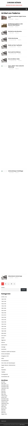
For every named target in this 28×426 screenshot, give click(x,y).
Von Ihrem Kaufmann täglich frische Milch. (17, 17)
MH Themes (22, 424)
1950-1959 (3, 324)
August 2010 (4, 414)
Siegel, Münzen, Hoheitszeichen (8, 365)
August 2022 (4, 405)
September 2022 (5, 403)
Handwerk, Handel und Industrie (8, 351)
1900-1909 (3, 312)
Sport (2, 367)
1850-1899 (3, 310)
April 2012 (3, 412)
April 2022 (3, 406)
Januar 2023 (4, 397)
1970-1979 (3, 328)
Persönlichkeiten (5, 360)
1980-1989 (3, 331)
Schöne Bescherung (13, 38)
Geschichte (3, 349)
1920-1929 (3, 317)
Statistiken (3, 369)
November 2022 (4, 400)
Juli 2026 (3, 382)
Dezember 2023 (4, 385)
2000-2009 (3, 333)
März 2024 (3, 383)
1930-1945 (3, 319)
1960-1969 (3, 326)
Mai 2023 (3, 391)
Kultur (2, 358)
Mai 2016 (3, 409)
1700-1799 (3, 306)
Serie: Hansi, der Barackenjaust (8, 363)
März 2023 (3, 394)
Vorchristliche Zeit (5, 376)
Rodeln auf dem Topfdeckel (15, 45)
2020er (2, 337)
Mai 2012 (3, 411)
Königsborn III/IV (5, 356)
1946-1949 (3, 322)
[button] (26, 9)
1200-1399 (3, 299)
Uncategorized (4, 374)
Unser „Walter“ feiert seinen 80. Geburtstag (16, 66)
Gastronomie (4, 344)
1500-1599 (3, 303)
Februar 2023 (4, 395)
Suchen (3, 287)
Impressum (3, 421)
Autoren (3, 342)
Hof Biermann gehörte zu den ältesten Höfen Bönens (15, 24)
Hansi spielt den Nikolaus (14, 52)
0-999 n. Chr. (4, 296)
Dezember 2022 (4, 398)
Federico (16, 19)
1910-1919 (3, 315)
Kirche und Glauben (5, 353)
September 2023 (5, 388)
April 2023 (3, 392)
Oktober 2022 (4, 402)
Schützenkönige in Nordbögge (15, 171)
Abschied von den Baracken (15, 31)
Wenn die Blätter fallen (14, 59)
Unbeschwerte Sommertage (15, 276)
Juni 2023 (3, 389)
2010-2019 (3, 335)
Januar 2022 (4, 408)
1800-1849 (3, 308)
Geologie (3, 347)
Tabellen (3, 372)
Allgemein (3, 340)
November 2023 (4, 386)
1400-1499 (3, 301)
